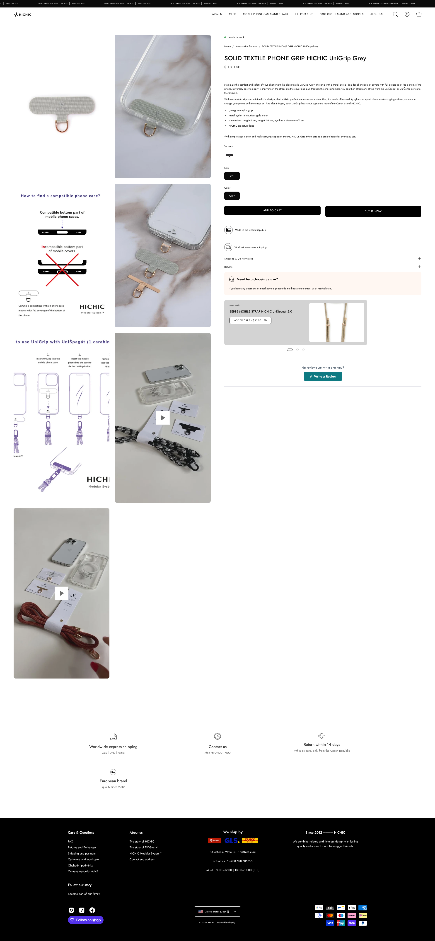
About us (136, 832)
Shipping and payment (82, 853)
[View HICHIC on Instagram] (71, 910)
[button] (265, 14)
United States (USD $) (217, 911)
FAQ (70, 841)
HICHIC (211, 922)
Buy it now (373, 211)
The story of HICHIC (142, 841)
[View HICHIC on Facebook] (92, 910)
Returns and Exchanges (82, 847)
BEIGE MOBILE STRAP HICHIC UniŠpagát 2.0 (261, 311)
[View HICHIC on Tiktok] (81, 910)
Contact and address (142, 859)
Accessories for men (246, 46)
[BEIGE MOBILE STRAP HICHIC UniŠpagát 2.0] (336, 322)
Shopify (231, 922)
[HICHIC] (28, 14)
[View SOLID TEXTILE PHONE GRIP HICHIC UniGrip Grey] (163, 418)
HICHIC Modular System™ (146, 853)
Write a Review (327, 377)
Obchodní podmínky (80, 865)
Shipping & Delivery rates (238, 258)
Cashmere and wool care (83, 859)
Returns (228, 267)
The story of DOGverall (144, 847)
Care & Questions (81, 832)
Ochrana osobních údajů (83, 871)
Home (227, 46)
